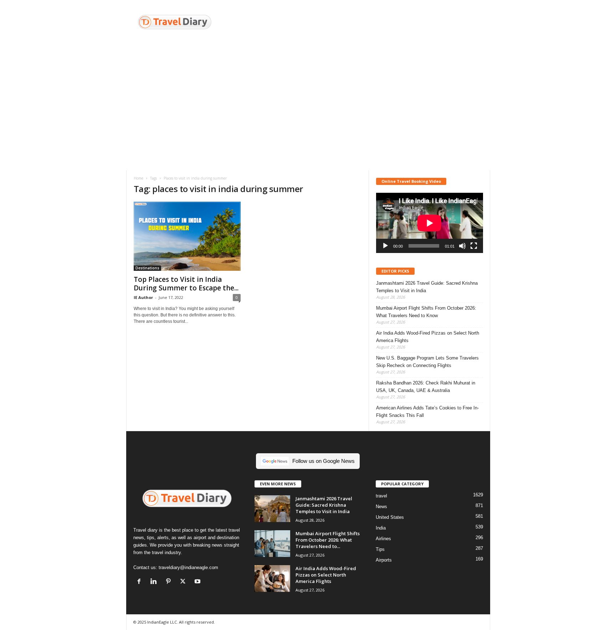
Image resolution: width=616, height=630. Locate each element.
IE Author (143, 297)
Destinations (147, 267)
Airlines (383, 538)
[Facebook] (140, 582)
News (381, 506)
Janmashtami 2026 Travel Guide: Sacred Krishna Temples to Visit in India (427, 286)
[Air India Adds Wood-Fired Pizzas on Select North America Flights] (272, 578)
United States (390, 517)
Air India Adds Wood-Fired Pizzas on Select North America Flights (427, 336)
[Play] (385, 245)
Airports (384, 560)
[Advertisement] (360, 23)
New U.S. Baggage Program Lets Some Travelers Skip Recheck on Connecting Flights (427, 361)
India (381, 528)
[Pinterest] (170, 582)
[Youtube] (198, 582)
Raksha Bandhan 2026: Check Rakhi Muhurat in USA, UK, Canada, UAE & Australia (425, 386)
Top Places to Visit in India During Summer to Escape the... (186, 284)
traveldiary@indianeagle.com (188, 567)
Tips (380, 549)
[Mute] (462, 245)
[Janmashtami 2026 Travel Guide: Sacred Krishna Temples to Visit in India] (272, 508)
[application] (429, 223)
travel (381, 496)
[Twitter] (184, 582)
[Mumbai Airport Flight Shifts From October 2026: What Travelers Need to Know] (272, 543)
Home (138, 178)
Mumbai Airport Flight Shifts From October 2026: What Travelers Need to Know (426, 311)
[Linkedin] (155, 582)
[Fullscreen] (473, 245)
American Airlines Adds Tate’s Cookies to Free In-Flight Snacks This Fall (427, 411)
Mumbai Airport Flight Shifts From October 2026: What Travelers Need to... (328, 539)
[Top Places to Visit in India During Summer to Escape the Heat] (187, 236)
